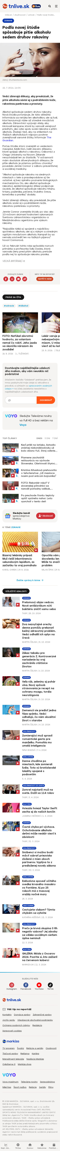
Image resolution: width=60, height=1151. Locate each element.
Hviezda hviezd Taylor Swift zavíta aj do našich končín (39, 810)
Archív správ (8, 1020)
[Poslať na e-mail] (18, 279)
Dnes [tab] (39, 438)
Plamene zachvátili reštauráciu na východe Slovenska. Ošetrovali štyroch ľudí (38, 460)
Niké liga (6, 1087)
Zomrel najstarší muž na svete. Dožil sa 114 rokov (38, 791)
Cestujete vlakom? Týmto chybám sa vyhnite (38, 911)
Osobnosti (51, 1048)
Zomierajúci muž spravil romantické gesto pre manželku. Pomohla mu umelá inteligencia (37, 740)
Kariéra (35, 1053)
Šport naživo (20, 1087)
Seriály (42, 1087)
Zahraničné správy (42, 1014)
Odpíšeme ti (8, 1064)
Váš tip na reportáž (19, 1009)
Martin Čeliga (29, 642)
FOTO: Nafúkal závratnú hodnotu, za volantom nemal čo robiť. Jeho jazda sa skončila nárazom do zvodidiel (19, 343)
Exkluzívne (28, 757)
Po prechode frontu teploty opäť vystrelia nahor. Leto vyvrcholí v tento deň (37, 498)
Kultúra (27, 804)
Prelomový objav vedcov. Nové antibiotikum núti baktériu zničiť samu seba (39, 605)
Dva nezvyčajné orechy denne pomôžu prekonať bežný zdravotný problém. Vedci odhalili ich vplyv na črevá (39, 631)
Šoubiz (20, 1048)
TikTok (50, 989)
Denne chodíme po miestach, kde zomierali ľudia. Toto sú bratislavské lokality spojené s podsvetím (39, 768)
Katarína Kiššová (31, 917)
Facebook (26, 989)
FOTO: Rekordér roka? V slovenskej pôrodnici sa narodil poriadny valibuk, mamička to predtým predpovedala (36, 485)
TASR (24, 613)
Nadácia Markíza (35, 1059)
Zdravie (15, 527)
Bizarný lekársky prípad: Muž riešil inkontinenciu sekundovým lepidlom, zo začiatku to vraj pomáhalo (19, 560)
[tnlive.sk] (15, 6)
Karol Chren (9, 570)
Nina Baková (28, 750)
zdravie (31, 15)
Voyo (23, 425)
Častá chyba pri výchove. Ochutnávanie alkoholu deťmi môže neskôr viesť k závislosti (39, 831)
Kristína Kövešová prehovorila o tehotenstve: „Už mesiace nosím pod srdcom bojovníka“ (39, 473)
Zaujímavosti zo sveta (33, 786)
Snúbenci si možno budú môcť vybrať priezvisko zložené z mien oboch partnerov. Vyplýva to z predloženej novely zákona (39, 859)
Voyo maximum (10, 1081)
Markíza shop (24, 1064)
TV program (8, 1048)
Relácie (33, 1087)
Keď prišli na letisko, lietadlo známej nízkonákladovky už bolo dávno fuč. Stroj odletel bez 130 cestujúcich (38, 447)
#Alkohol (23, 305)
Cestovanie (28, 906)
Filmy (50, 1087)
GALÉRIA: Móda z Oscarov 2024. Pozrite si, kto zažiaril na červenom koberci (39, 957)
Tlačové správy (10, 1053)
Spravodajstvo (47, 1081)
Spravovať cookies (12, 1030)
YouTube (39, 989)
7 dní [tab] (55, 438)
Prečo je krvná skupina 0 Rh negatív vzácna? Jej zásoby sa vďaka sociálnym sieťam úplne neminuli (39, 933)
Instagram (12, 989)
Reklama (24, 1053)
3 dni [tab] (47, 438)
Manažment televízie (13, 1059)
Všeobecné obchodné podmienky (35, 1020)
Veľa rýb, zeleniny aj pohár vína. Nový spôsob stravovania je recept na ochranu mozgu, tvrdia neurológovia (38, 688)
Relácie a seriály (34, 1048)
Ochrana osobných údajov (16, 1025)
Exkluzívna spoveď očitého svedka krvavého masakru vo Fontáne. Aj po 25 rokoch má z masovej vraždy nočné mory (39, 888)
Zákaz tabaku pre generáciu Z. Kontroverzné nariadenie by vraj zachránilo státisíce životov (39, 660)
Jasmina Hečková (31, 816)
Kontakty (7, 1014)
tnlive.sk (8, 15)
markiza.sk (28, 964)
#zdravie (9, 305)
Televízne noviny (29, 1081)
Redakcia (37, 1025)
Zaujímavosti (20, 15)
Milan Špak (47, 570)
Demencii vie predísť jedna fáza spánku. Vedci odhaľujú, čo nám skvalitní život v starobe (39, 715)
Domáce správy (22, 1014)
